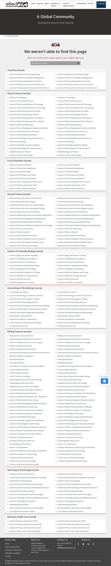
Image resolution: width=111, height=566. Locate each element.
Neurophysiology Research (19, 504)
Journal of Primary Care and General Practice (25, 528)
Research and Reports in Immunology (23, 319)
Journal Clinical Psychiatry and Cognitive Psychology (28, 477)
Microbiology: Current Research (21, 316)
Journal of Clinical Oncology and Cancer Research (27, 121)
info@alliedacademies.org (66, 548)
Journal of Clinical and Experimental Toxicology (26, 104)
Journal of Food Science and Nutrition (23, 178)
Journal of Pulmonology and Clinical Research (26, 148)
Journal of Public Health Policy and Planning (25, 531)
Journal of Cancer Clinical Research (22, 101)
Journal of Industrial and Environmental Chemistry (27, 84)
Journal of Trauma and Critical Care (70, 437)
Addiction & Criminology (18, 98)
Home (33, 3)
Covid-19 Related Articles (68, 4)
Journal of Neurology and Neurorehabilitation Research (29, 498)
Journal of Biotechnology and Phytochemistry (26, 222)
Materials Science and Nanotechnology (23, 246)
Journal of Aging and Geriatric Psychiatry (24, 255)
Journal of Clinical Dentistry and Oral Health (25, 111)
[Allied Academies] (16, 4)
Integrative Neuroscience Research (22, 474)
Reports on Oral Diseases (67, 444)
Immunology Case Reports (19, 292)
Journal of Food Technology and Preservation (26, 182)
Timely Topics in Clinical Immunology (71, 458)
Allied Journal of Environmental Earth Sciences (26, 198)
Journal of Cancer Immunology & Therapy (24, 299)
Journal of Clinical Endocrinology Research (24, 114)
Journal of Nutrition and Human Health (23, 185)
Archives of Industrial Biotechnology (22, 202)
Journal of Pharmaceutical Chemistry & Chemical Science (30, 88)
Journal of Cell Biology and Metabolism (23, 259)
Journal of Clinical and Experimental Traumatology (27, 108)
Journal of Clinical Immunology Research (24, 302)
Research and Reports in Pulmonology (71, 451)
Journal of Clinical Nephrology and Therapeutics (26, 118)
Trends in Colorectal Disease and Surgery (72, 461)
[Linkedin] (88, 544)
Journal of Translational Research (69, 434)
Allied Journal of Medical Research (21, 336)
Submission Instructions (13, 550)
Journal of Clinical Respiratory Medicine (23, 135)
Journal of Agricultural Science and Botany (24, 212)
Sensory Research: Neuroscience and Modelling (26, 508)
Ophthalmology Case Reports (20, 152)
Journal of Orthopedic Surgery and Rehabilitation (75, 417)
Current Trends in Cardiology (20, 376)
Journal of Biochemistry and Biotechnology (25, 74)
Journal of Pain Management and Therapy (73, 420)
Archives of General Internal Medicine (23, 349)
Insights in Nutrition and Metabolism (23, 168)
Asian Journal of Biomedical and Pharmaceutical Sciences (30, 353)
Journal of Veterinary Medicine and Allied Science (27, 242)
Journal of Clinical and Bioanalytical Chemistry (26, 81)
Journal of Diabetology (18, 142)
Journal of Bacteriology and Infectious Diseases (26, 296)
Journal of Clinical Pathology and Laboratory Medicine (29, 128)
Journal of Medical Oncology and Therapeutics (74, 410)
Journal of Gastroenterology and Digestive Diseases (76, 400)
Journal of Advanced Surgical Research (71, 390)
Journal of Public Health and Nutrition (23, 188)
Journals (40, 3)
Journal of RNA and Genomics (20, 279)
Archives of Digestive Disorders (21, 346)
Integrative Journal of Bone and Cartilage (72, 383)
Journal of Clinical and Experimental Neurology (26, 484)
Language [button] (101, 3)
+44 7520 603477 (10, 36)
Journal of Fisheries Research (20, 232)
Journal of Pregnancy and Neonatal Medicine (74, 430)
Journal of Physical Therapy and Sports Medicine (75, 427)
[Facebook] (78, 544)
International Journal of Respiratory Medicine (74, 386)
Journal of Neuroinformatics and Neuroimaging (26, 494)
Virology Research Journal (19, 326)
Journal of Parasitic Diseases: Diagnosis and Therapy (28, 309)
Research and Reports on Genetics (22, 282)
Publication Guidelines (12, 553)
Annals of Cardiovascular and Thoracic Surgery (26, 342)
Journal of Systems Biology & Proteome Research (27, 239)
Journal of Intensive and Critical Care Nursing (25, 524)
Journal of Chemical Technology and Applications (27, 78)
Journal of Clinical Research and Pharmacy (24, 131)
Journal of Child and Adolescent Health (23, 521)
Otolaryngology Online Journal (68, 441)
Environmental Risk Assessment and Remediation (27, 205)
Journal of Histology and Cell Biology (23, 269)
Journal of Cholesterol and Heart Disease (72, 397)
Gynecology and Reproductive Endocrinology (74, 376)
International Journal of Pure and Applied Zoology (27, 208)
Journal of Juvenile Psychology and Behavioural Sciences (29, 488)
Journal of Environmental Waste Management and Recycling (31, 225)
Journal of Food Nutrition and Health (23, 175)
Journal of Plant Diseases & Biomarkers (24, 235)
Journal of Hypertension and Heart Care (72, 403)
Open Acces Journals (12, 547)
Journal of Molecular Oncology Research (24, 276)
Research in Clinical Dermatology (21, 155)
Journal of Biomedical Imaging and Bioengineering (27, 219)
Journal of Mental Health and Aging (22, 491)
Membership (81, 3)
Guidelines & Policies (55, 4)
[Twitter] (83, 544)
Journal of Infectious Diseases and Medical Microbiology (30, 306)
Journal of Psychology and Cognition (22, 501)
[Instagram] (93, 544)
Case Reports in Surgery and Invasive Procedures (27, 366)
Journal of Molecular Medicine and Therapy (25, 272)
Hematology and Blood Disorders (70, 380)
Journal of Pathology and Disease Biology (24, 145)
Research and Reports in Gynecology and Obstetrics (76, 447)
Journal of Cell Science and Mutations (23, 262)
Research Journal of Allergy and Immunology (25, 323)
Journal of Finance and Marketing (21, 229)
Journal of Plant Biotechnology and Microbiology (27, 312)
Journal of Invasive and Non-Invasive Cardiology (75, 407)
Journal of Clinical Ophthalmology (21, 125)
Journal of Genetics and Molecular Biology (24, 265)
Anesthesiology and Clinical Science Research (26, 339)
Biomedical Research (17, 359)
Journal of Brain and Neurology (21, 481)
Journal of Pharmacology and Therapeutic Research (76, 424)
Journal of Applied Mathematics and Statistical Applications (31, 215)
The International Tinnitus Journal (70, 454)
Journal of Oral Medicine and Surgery (71, 414)
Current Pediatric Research (19, 370)
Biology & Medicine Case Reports (21, 356)
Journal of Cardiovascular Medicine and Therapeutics (76, 393)
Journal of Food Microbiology (20, 172)
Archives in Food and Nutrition (20, 165)
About (47, 3)
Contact (90, 3)
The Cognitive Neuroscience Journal (22, 511)
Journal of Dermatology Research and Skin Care (26, 138)
